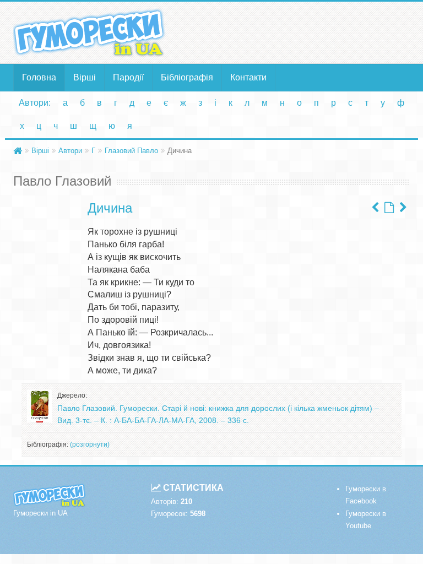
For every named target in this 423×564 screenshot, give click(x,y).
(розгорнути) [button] (90, 444)
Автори (70, 151)
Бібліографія (187, 77)
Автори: (35, 102)
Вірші (84, 77)
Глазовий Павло (131, 151)
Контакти (248, 77)
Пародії (128, 77)
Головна (39, 77)
